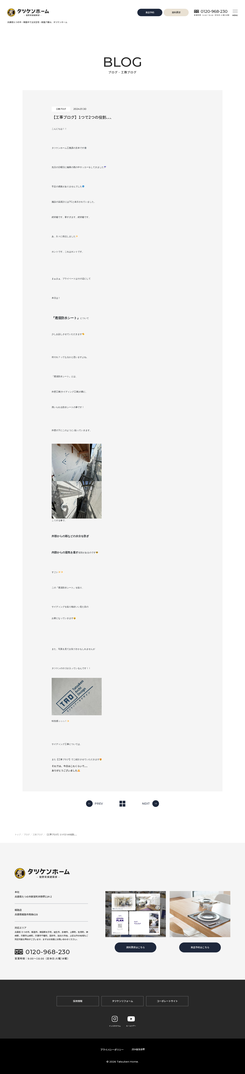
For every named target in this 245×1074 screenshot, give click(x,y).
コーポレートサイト (167, 1001)
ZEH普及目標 (138, 1049)
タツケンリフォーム (122, 1001)
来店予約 (150, 12)
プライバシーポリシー (112, 1049)
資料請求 (176, 12)
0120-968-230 (214, 11)
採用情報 (77, 1001)
